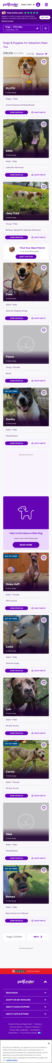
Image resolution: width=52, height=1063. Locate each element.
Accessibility (35, 1030)
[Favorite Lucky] (43, 620)
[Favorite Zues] (43, 268)
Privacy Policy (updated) (19, 1030)
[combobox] (42, 54)
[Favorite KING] (43, 124)
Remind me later (7, 21)
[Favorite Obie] (43, 808)
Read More (26, 545)
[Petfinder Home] (10, 4)
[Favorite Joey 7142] (43, 187)
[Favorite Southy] (43, 393)
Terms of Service (16, 1027)
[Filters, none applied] (45, 28)
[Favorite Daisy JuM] (43, 557)
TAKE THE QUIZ (26, 257)
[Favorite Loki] (43, 683)
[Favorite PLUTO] (43, 62)
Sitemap (38, 1024)
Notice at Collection (32, 1027)
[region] (26, 1051)
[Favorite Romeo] (43, 870)
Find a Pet (26, 4)
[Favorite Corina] (43, 745)
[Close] (49, 1043)
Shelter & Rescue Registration (20, 1024)
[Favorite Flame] (43, 330)
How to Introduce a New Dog (26, 533)
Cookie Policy (13, 1033)
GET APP (45, 17)
